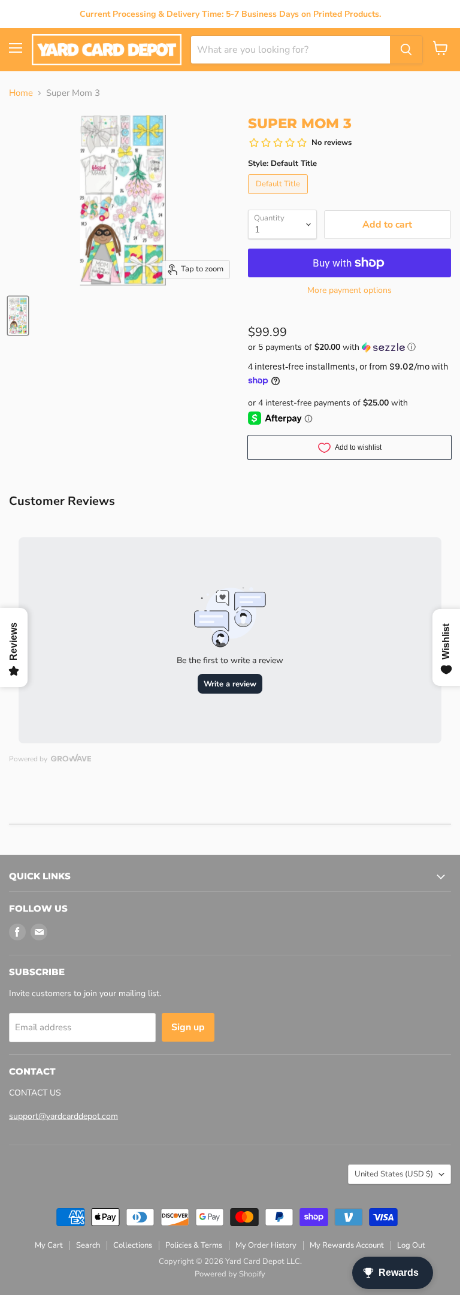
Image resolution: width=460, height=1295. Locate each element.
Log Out (411, 1245)
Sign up (188, 1027)
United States (394, 1174)
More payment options (349, 290)
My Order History (265, 1245)
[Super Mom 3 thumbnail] (18, 315)
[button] (349, 347)
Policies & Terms (193, 1245)
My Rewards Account (347, 1245)
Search (88, 1245)
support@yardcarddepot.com (63, 1116)
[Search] (406, 49)
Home (21, 93)
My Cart (49, 1245)
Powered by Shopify (230, 1274)
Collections (132, 1245)
